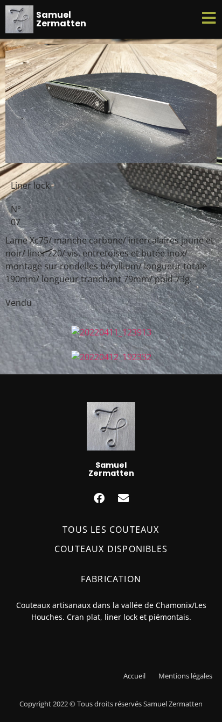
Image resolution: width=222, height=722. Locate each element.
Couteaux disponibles (111, 549)
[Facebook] (99, 498)
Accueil (134, 676)
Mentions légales (185, 676)
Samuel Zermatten (61, 19)
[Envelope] (123, 498)
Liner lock (30, 185)
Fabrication (111, 579)
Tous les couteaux (111, 529)
